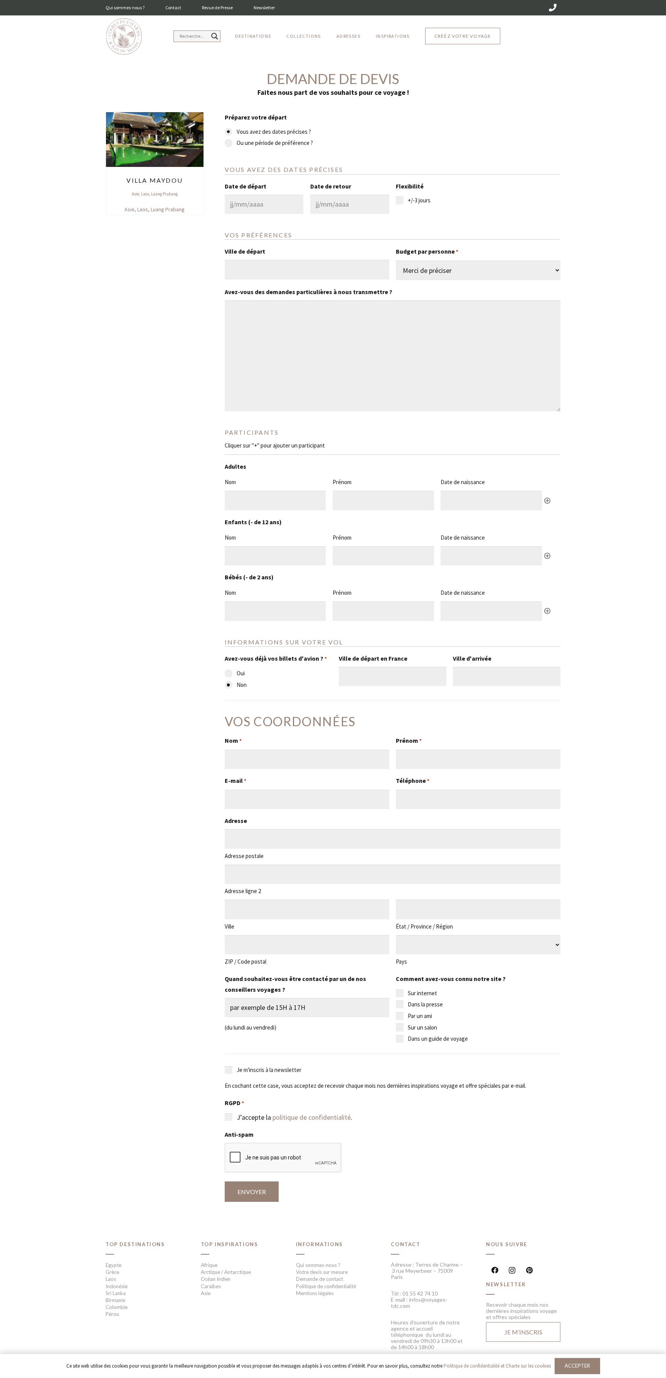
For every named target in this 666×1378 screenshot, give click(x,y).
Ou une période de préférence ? (275, 142)
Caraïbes (211, 1286)
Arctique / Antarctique (226, 1272)
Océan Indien (215, 1279)
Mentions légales (315, 1293)
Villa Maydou (154, 180)
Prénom (409, 740)
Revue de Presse (217, 7)
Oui (241, 673)
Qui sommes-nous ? (125, 7)
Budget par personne (427, 251)
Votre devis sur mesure (322, 1272)
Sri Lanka (116, 1293)
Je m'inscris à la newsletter (269, 1069)
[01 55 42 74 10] (552, 7)
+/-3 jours (419, 200)
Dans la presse (425, 1004)
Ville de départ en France (373, 658)
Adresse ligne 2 (243, 891)
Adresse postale (244, 856)
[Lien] (124, 37)
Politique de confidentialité (326, 1286)
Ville (229, 926)
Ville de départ (245, 251)
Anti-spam (239, 1134)
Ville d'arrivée (472, 658)
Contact (173, 7)
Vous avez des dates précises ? (274, 131)
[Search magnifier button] (214, 36)
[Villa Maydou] (155, 117)
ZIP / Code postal (245, 961)
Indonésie (117, 1286)
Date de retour (330, 186)
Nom (233, 740)
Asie (135, 194)
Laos (145, 194)
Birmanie (115, 1300)
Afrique (209, 1265)
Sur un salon (422, 1027)
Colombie (117, 1307)
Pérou (112, 1314)
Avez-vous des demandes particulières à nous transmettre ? (308, 292)
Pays (401, 961)
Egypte (113, 1265)
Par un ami (420, 1016)
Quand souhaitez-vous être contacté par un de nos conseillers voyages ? (295, 984)
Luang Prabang (164, 194)
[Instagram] (512, 1270)
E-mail (235, 780)
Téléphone (412, 780)
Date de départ (245, 186)
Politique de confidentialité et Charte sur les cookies (497, 1366)
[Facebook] (494, 1270)
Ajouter (547, 501)
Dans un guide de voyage (438, 1038)
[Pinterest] (529, 1270)
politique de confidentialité (311, 1117)
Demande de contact (319, 1279)
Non (242, 684)
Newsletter (264, 7)
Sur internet (422, 993)
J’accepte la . (294, 1117)
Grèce (112, 1272)
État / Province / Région (424, 926)
